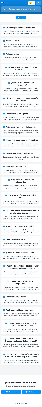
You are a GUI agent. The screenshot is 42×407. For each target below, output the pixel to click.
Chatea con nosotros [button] (12, 392)
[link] (21, 30)
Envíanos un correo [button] (33, 392)
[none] (4, 3)
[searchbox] (21, 9)
